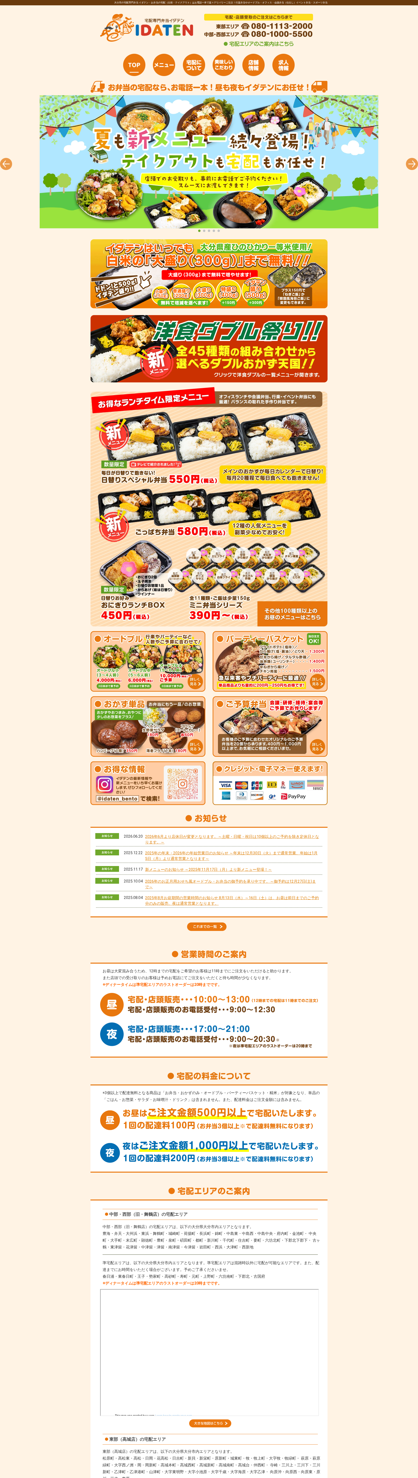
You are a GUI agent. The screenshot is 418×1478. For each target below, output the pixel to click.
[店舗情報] (253, 65)
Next (412, 164)
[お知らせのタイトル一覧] (209, 929)
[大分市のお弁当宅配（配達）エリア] (210, 1426)
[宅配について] (194, 65)
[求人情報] (283, 65)
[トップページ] (134, 65)
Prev (6, 164)
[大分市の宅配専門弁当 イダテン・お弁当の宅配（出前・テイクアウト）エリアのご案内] (259, 46)
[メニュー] (164, 65)
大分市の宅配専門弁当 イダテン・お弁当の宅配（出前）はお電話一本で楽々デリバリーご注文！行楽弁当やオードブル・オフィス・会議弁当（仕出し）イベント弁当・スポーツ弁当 (209, 161)
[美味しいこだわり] (224, 65)
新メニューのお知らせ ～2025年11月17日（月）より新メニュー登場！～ (208, 869)
